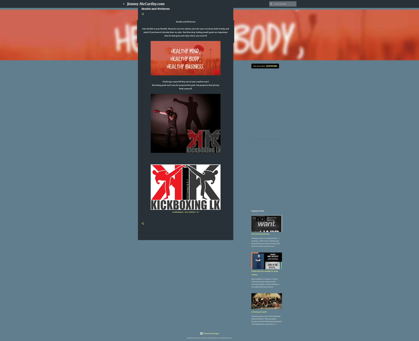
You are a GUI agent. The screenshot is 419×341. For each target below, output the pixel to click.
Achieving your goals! (259, 312)
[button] (142, 14)
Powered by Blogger (211, 333)
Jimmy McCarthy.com (146, 4)
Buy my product (259, 66)
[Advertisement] (185, 258)
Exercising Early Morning (260, 234)
